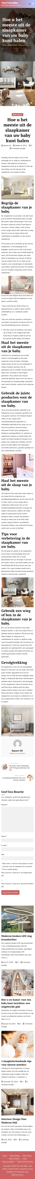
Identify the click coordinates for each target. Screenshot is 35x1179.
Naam (4, 836)
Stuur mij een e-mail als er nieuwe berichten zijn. (17, 885)
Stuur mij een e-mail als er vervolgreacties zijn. (16, 874)
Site (2, 854)
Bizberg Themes (17, 1175)
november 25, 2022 (10, 1082)
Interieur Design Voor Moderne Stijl (14, 1120)
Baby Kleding (15, 1156)
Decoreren (22, 45)
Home (4, 45)
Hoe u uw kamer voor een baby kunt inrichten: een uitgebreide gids (16, 1003)
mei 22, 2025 (8, 962)
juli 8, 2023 (7, 1140)
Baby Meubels (14, 1159)
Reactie (4, 805)
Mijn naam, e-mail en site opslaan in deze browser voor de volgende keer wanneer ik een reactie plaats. (18, 866)
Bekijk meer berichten (17, 753)
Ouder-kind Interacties (25, 1162)
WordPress (10, 1172)
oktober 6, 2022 (21, 145)
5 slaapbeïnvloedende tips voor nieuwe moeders (16, 1063)
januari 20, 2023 (9, 1024)
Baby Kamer (12, 45)
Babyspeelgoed (8, 1162)
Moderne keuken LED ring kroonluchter (16, 937)
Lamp (25, 1159)
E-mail (4, 845)
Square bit (7, 145)
